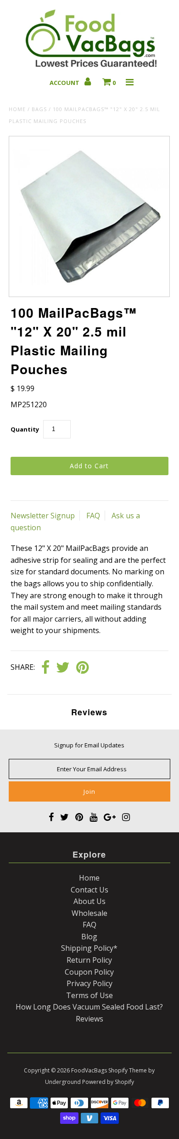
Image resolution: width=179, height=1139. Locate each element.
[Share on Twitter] (63, 668)
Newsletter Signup (43, 516)
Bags (39, 109)
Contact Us (89, 890)
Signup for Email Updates (89, 745)
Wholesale (89, 913)
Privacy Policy (89, 983)
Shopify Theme (127, 1070)
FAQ (93, 516)
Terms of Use (89, 995)
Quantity (25, 429)
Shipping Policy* (89, 948)
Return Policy (89, 960)
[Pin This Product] (82, 668)
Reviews (89, 1019)
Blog (89, 936)
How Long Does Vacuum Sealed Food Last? (89, 1007)
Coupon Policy (89, 972)
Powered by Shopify (108, 1082)
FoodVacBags (89, 1070)
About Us (89, 901)
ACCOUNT (65, 83)
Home (17, 109)
